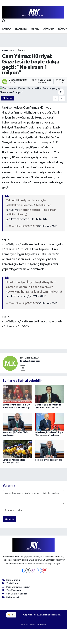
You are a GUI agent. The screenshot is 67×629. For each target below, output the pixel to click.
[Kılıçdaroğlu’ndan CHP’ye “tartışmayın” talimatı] (50, 421)
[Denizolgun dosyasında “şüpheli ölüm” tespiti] (50, 394)
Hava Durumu (13, 580)
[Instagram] (33, 570)
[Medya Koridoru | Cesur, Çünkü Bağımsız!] (33, 12)
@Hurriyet (13, 209)
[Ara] (3, 21)
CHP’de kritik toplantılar (48, 460)
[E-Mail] (22, 367)
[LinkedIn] (39, 570)
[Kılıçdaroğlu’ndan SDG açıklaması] (17, 421)
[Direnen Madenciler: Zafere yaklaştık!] (17, 449)
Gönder (9, 519)
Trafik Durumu (13, 583)
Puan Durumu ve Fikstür (18, 587)
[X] (28, 570)
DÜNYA (6, 28)
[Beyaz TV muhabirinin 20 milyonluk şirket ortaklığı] (17, 394)
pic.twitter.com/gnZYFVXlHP (26, 296)
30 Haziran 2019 (47, 226)
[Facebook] (22, 570)
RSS (13, 615)
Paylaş (9, 98)
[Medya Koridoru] (10, 363)
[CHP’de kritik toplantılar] (50, 449)
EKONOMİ (21, 28)
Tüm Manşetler (14, 590)
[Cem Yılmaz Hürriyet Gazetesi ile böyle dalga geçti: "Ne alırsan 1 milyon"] (33, 90)
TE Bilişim (41, 624)
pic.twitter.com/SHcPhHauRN (26, 219)
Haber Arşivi (12, 597)
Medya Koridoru (30, 361)
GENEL (35, 28)
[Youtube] (44, 570)
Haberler (7, 51)
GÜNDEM (48, 28)
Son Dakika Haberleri (16, 594)
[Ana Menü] (3, 3)
